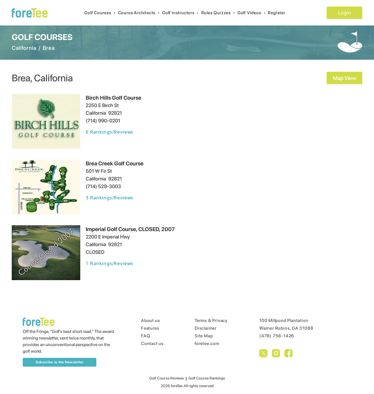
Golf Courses (100, 12)
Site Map (204, 335)
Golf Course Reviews (166, 378)
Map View (344, 78)
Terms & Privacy (211, 320)
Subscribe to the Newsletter (60, 362)
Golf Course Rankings (206, 378)
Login (344, 12)
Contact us (152, 343)
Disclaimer (206, 328)
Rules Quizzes (218, 12)
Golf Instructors (180, 12)
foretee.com (207, 343)
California (24, 48)
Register (276, 12)
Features (150, 328)
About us (150, 320)
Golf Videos (251, 12)
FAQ (145, 335)
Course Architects (139, 12)
